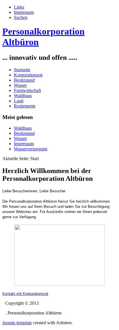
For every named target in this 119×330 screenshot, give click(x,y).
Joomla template (17, 322)
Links (19, 7)
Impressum (24, 12)
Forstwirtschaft (27, 90)
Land (18, 100)
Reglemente (25, 105)
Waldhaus (23, 95)
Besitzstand (24, 80)
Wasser (20, 85)
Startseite (22, 69)
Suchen (20, 17)
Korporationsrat (28, 74)
